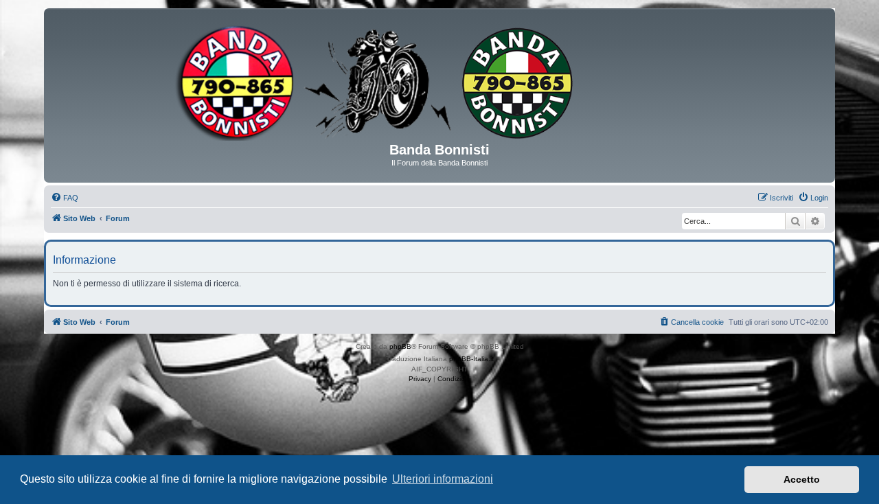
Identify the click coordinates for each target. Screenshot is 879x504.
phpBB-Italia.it (471, 359)
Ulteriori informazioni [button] (442, 479)
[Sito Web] (439, 80)
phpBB (400, 346)
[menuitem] (64, 198)
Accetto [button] (802, 479)
